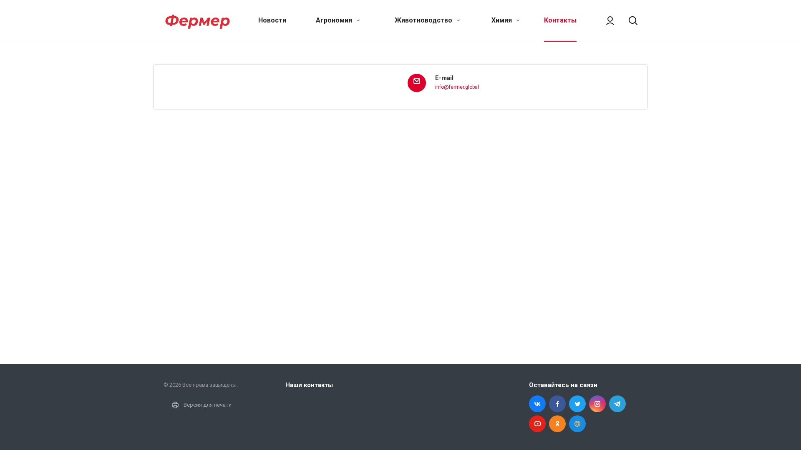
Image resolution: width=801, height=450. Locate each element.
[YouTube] (537, 423)
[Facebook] (557, 403)
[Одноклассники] (557, 423)
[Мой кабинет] (606, 21)
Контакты (560, 20)
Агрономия (335, 20)
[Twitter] (577, 403)
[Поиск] (629, 21)
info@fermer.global (457, 87)
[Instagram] (597, 403)
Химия (502, 20)
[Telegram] (617, 403)
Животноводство (424, 20)
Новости (272, 20)
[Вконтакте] (537, 403)
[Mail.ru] (577, 423)
